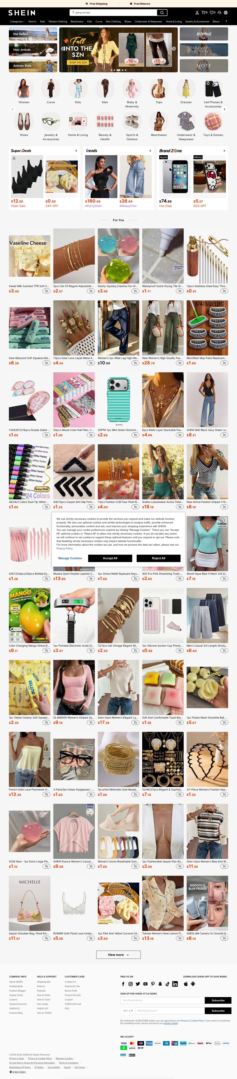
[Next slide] (174, 48)
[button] (219, 12)
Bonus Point (71, 990)
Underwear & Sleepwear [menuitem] (148, 21)
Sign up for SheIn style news (138, 993)
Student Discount (17, 1004)
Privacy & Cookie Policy (192, 1020)
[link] (59, 3)
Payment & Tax (72, 986)
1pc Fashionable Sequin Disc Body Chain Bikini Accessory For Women (163, 861)
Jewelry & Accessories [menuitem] (197, 21)
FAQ (67, 1008)
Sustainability (16, 986)
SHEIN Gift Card (73, 1004)
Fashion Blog (16, 1013)
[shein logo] (21, 12)
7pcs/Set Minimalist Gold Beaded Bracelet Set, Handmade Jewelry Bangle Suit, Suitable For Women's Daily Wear (118, 789)
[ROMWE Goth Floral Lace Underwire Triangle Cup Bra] (74, 903)
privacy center (171, 1023)
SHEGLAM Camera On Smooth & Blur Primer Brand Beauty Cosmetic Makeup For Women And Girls (207, 933)
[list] (150, 984)
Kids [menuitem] (89, 21)
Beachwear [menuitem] (77, 21)
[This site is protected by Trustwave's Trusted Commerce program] (123, 1055)
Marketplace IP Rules (20, 1067)
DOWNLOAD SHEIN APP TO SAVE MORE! (205, 977)
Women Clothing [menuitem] (58, 21)
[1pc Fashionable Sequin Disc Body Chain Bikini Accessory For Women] (163, 831)
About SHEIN (16, 982)
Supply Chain (16, 995)
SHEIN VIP (42, 1008)
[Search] (162, 13)
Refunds (41, 990)
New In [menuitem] (32, 21)
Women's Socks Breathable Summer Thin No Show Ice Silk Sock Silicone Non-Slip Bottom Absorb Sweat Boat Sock (118, 861)
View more (116, 955)
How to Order (43, 995)
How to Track (43, 999)
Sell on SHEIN (44, 1013)
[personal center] (197, 12)
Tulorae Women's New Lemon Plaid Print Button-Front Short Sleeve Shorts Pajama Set (163, 933)
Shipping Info (43, 982)
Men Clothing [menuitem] (113, 21)
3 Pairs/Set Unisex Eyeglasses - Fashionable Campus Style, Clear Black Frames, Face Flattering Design (74, 789)
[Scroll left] (222, 21)
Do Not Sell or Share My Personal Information (32, 1063)
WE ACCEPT (127, 1037)
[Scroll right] (226, 21)
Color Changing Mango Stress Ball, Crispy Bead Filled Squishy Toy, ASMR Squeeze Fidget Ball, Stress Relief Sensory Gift (29, 645)
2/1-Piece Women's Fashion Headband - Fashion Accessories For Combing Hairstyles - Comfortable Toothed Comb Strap (207, 789)
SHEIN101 (14, 1008)
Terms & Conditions (69, 1063)
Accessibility (54, 1067)
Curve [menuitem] (99, 21)
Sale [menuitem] (42, 21)
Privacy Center (16, 1058)
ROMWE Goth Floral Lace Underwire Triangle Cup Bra (74, 933)
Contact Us (70, 982)
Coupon (69, 999)
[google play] (193, 985)
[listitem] (29, 261)
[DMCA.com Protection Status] (132, 1055)
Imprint (67, 1067)
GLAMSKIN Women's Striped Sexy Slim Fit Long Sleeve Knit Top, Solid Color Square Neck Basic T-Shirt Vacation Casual (74, 717)
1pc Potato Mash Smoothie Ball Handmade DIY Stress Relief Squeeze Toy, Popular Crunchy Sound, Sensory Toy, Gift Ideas (207, 717)
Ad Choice (80, 1067)
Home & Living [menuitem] (174, 21)
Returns (41, 986)
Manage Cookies (64, 1058)
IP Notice (39, 1067)
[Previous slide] (63, 48)
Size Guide (42, 1004)
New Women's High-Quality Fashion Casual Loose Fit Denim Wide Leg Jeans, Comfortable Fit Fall (163, 358)
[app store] (185, 985)
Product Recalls (73, 995)
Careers (13, 999)
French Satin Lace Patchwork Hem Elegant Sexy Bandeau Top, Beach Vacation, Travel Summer (29, 789)
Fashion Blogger (17, 990)
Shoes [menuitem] (127, 21)
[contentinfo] (175, 1045)
